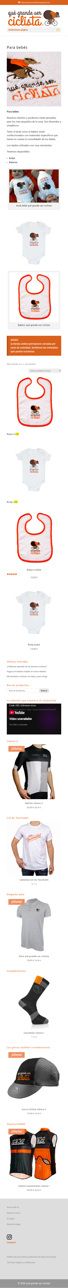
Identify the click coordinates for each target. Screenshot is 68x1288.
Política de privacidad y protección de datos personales (31, 1257)
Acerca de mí (13, 1207)
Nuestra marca (13, 1213)
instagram (11, 1242)
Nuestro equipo (14, 1224)
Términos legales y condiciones (21, 1262)
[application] (34, 719)
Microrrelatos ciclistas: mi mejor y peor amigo (27, 676)
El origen (11, 1218)
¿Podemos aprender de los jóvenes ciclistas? (27, 666)
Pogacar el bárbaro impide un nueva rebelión (26, 671)
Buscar (44, 690)
